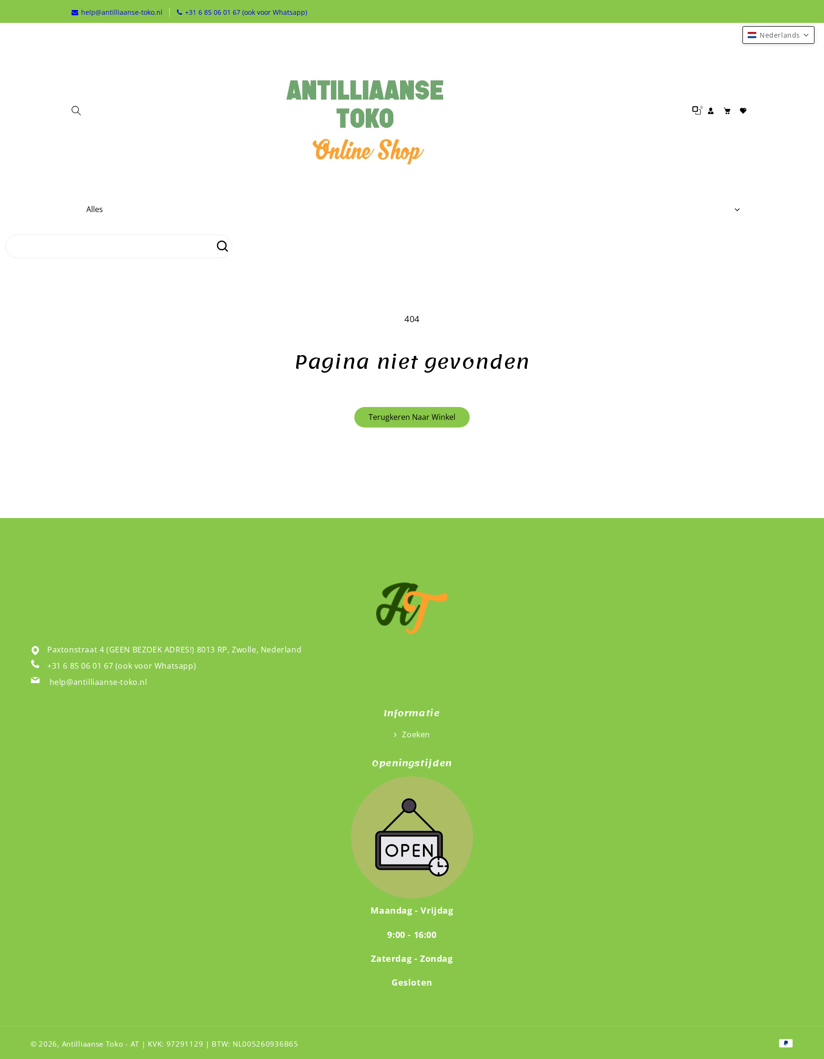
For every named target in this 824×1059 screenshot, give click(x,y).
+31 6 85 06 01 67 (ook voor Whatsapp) (121, 666)
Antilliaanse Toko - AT (100, 1044)
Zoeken (415, 734)
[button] (79, 110)
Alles (94, 209)
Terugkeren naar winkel (412, 417)
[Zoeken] (222, 246)
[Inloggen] (711, 110)
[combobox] (118, 246)
